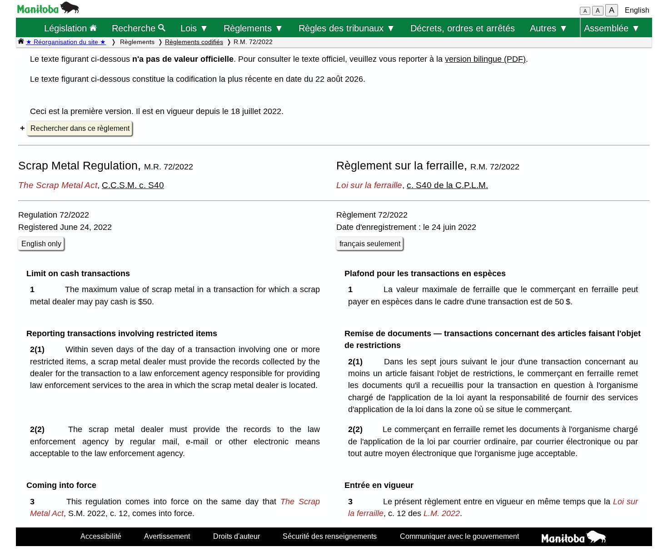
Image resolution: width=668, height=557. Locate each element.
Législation (67, 28)
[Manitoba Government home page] (573, 538)
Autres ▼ (549, 28)
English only (41, 244)
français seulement (369, 244)
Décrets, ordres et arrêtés (462, 28)
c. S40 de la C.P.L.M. (447, 185)
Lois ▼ (194, 28)
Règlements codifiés (194, 41)
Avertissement (167, 536)
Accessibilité (100, 536)
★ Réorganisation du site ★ (66, 41)
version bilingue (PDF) (485, 59)
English (637, 10)
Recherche (135, 28)
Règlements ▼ (254, 28)
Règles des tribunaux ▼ (347, 28)
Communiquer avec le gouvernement (459, 536)
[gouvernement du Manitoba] (48, 11)
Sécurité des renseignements (330, 536)
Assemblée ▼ (612, 28)
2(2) (39, 429)
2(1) (39, 349)
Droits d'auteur (236, 536)
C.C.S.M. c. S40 (133, 185)
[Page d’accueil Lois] (21, 41)
